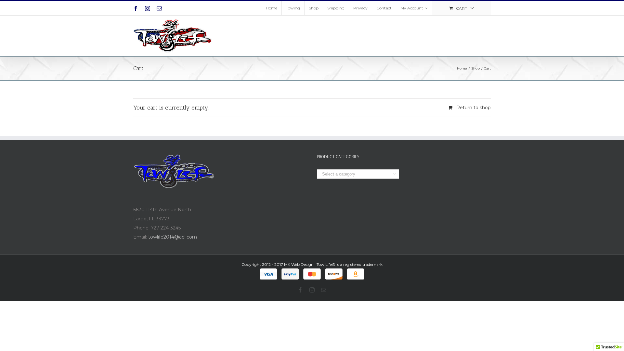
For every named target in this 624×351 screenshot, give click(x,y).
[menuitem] (271, 8)
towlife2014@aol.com (172, 237)
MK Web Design (299, 264)
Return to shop (473, 107)
